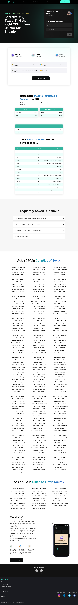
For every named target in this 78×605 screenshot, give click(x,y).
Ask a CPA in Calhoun (39, 289)
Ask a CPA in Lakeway (60, 488)
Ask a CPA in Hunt (39, 360)
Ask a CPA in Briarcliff (39, 501)
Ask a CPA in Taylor (39, 445)
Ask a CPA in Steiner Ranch (18, 491)
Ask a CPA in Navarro (18, 408)
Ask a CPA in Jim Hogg (18, 367)
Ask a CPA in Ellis (39, 323)
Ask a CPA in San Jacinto (60, 430)
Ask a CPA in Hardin (18, 347)
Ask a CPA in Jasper (18, 364)
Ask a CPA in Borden (39, 279)
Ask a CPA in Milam (18, 401)
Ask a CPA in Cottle (60, 306)
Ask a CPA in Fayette (60, 325)
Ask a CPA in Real (18, 423)
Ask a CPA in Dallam (39, 311)
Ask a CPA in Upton (60, 452)
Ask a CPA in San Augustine (39, 430)
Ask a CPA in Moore (60, 403)
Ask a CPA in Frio (18, 333)
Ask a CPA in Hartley (18, 350)
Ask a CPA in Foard (60, 328)
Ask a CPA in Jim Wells (39, 367)
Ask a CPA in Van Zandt (60, 455)
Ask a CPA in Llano (60, 386)
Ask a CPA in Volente (18, 505)
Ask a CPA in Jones (18, 369)
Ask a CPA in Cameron (18, 291)
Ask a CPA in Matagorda (39, 394)
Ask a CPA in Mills (39, 401)
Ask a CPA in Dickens (60, 316)
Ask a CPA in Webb (60, 460)
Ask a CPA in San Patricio (18, 433)
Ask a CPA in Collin (18, 301)
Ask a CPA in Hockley (39, 355)
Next (69, 34)
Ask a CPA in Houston (39, 357)
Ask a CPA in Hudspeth (18, 360)
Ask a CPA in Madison (18, 391)
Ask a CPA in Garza (18, 335)
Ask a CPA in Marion (39, 391)
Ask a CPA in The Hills (60, 498)
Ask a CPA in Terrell (60, 445)
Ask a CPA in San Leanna (60, 505)
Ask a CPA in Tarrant (18, 445)
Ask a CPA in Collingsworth (39, 301)
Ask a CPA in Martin (60, 391)
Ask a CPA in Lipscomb (18, 386)
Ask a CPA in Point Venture (18, 503)
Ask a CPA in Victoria (18, 457)
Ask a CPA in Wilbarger (18, 464)
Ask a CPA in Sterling (60, 440)
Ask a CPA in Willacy (39, 464)
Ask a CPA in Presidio (60, 418)
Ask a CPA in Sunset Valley (39, 505)
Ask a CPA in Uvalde (18, 455)
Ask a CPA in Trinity (60, 450)
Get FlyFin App (16, 560)
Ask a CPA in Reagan (60, 421)
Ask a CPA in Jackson (60, 362)
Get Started (65, 1)
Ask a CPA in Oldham (60, 411)
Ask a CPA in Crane (18, 308)
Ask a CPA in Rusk (60, 428)
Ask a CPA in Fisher (18, 328)
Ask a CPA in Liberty (39, 384)
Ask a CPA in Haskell (39, 350)
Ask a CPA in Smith (39, 438)
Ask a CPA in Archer (39, 269)
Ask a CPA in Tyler (18, 452)
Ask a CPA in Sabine (18, 430)
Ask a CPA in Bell (39, 277)
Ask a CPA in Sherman (18, 438)
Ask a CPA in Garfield (39, 498)
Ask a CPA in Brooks (60, 284)
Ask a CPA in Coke (39, 299)
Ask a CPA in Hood (60, 355)
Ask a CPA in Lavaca (39, 382)
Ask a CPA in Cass (18, 294)
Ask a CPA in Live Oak (39, 386)
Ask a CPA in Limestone (60, 384)
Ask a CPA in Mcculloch (18, 396)
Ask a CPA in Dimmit (18, 318)
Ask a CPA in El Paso (18, 323)
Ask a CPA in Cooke (18, 306)
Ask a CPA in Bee (18, 277)
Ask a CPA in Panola (60, 413)
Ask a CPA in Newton (39, 408)
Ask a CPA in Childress (39, 296)
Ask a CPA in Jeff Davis (39, 364)
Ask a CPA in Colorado (60, 301)
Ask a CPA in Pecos (60, 416)
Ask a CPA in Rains (18, 421)
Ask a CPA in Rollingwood (39, 503)
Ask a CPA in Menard (39, 399)
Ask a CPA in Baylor (60, 274)
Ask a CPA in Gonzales (39, 338)
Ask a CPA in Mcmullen (60, 396)
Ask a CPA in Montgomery (39, 403)
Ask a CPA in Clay (60, 296)
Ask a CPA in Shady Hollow (18, 496)
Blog (2, 581)
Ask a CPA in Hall (60, 343)
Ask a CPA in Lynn (60, 389)
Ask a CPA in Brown (18, 286)
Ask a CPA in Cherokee (18, 296)
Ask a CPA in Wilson (18, 467)
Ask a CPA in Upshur (39, 452)
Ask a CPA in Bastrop (39, 274)
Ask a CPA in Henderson (39, 352)
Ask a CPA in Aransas (18, 269)
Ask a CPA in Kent (60, 372)
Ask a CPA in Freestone (60, 330)
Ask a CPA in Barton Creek (60, 496)
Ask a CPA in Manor (39, 491)
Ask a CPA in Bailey (59, 272)
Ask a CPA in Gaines (39, 333)
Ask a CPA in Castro (39, 294)
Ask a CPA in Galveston (60, 333)
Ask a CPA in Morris (18, 406)
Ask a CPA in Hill (18, 355)
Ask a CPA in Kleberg (39, 377)
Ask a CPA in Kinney (18, 377)
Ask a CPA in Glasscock (60, 335)
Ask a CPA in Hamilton (18, 345)
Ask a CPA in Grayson (18, 340)
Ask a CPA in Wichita (60, 462)
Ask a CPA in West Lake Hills (39, 496)
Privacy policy (4, 589)
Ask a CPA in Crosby (60, 308)
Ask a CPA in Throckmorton (39, 447)
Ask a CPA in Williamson (60, 464)
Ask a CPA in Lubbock (39, 389)
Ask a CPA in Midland (60, 399)
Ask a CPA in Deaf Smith (60, 313)
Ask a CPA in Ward (18, 460)
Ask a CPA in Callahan (60, 289)
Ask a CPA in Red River (39, 423)
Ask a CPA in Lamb (60, 379)
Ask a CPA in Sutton (39, 443)
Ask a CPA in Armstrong (60, 269)
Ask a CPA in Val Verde (39, 455)
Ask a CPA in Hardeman (60, 345)
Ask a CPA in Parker (18, 416)
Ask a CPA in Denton (39, 316)
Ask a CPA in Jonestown (18, 501)
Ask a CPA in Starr (18, 440)
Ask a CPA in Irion (18, 362)
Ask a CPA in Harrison (60, 347)
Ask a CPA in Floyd (39, 328)
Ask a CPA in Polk (18, 418)
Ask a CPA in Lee (60, 382)
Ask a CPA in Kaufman (60, 369)
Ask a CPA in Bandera (18, 274)
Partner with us (4, 584)
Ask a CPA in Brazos (60, 282)
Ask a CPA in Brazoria (39, 282)
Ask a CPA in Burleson (39, 286)
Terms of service (5, 591)
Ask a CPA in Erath (60, 323)
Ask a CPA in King (60, 374)
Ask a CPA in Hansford (39, 345)
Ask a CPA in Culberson (18, 311)
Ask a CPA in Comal (18, 304)
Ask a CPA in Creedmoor (39, 508)
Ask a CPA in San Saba (39, 433)
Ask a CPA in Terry (18, 447)
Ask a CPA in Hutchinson (60, 360)
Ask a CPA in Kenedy (39, 372)
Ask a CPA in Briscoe (39, 284)
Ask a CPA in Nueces (18, 411)
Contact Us (3, 594)
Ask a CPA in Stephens (39, 440)
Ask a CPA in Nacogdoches (60, 406)
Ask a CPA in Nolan (59, 408)
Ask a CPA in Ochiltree (39, 411)
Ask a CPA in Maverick (60, 394)
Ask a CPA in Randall (39, 421)
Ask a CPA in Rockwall (18, 428)
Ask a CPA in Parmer (39, 416)
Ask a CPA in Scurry (18, 435)
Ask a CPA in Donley (39, 318)
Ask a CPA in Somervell (60, 438)
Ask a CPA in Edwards (60, 321)
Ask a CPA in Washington (39, 460)
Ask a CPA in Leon (18, 384)
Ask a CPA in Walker (39, 457)
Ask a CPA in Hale (39, 343)
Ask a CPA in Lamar (39, 379)
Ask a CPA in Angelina (60, 267)
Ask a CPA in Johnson (60, 367)
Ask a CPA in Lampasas (18, 382)
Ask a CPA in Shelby (60, 435)
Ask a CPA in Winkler (39, 467)
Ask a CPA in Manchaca (60, 501)
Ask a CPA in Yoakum (39, 469)
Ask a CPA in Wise (60, 467)
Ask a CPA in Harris (39, 347)
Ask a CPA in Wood (18, 469)
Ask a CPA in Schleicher (60, 433)
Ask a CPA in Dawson (18, 313)
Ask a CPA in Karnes (39, 369)
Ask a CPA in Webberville (18, 508)
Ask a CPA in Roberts (39, 425)
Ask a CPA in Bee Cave (60, 493)
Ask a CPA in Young (60, 469)
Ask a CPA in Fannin (39, 325)
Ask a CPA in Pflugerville (39, 488)
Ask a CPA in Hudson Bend (18, 498)
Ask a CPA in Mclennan (39, 396)
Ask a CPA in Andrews (39, 267)
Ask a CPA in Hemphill (18, 352)
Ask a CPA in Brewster (18, 284)
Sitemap (3, 596)
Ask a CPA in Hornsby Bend (18, 493)
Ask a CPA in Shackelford (39, 435)
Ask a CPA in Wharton (18, 462)
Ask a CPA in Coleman (60, 299)
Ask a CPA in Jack (39, 362)
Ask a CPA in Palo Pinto (39, 413)
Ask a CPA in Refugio (18, 425)
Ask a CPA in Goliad (18, 338)
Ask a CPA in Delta (18, 316)
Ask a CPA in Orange (18, 413)
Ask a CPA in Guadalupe (18, 343)
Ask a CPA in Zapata (18, 472)
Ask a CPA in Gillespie (39, 335)
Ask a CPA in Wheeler (39, 462)
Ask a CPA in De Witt (39, 313)
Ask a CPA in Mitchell (60, 401)
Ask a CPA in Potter (39, 418)
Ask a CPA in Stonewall (18, 443)
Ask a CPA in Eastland (18, 321)
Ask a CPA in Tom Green (18, 450)
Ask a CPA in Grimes (60, 340)
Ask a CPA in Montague (18, 403)
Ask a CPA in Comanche (39, 304)
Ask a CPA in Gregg (39, 340)
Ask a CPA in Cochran (18, 299)
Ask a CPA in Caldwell (18, 289)
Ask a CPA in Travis (39, 450)
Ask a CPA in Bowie (18, 282)
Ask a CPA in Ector (39, 321)
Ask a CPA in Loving (18, 389)
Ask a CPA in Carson (60, 291)
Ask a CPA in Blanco (18, 279)
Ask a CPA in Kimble (39, 374)
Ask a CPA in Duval (60, 318)
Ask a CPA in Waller (60, 457)
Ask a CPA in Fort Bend (18, 330)
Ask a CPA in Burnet (60, 286)
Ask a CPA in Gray (60, 338)
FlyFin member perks (6, 586)
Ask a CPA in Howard (60, 357)
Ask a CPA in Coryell (39, 306)
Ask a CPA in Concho (60, 304)
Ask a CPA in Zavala (39, 472)
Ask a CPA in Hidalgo (60, 352)
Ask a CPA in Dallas (60, 311)
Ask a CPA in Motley (39, 406)
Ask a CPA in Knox (60, 377)
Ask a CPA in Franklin (39, 330)
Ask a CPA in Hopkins (18, 357)
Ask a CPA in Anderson (18, 267)
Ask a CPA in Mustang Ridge (60, 503)
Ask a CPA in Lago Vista (39, 493)
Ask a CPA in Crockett (39, 308)
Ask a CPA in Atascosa (18, 272)
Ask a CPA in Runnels (39, 428)
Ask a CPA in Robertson (60, 425)
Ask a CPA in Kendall (18, 372)
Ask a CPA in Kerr (18, 374)
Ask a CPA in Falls (18, 325)
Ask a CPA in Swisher (60, 443)
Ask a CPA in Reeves (60, 423)
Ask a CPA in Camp (39, 291)
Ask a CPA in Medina (18, 399)
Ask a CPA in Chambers (60, 294)
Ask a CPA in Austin (39, 272)
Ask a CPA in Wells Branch (60, 491)
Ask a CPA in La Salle (18, 379)
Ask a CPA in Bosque (60, 279)
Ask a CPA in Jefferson (59, 364)
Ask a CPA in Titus (60, 447)
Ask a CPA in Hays (60, 350)
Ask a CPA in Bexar (60, 277)
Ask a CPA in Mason (18, 394)
